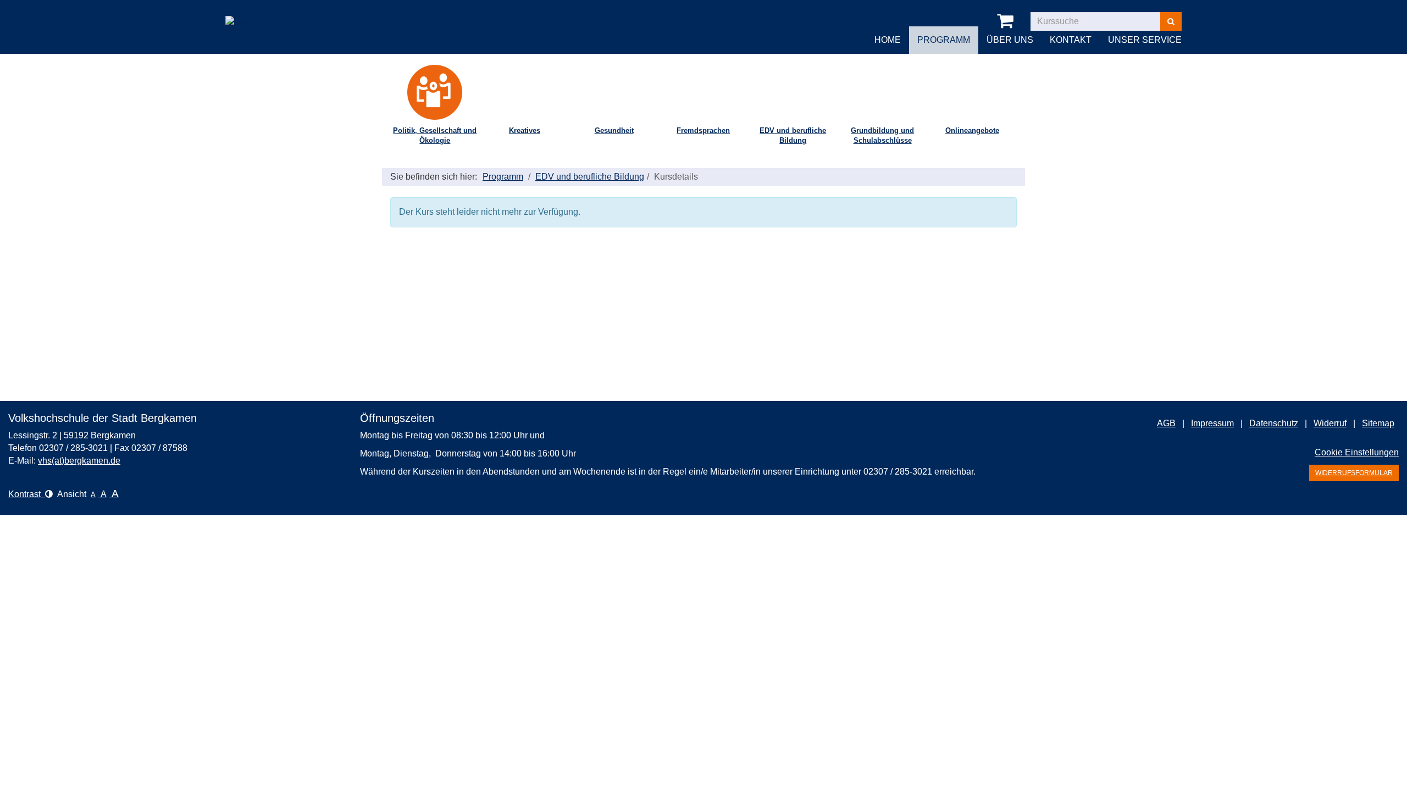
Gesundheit (614, 130)
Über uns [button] (1010, 39)
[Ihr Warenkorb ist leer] (1007, 21)
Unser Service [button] (1145, 39)
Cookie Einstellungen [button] (1357, 452)
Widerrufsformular (1354, 473)
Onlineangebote (972, 130)
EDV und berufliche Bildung (793, 135)
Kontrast (26, 494)
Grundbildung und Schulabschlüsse (882, 135)
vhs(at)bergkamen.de (79, 460)
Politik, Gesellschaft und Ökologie (435, 135)
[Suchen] (1171, 21)
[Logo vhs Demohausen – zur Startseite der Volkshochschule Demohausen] (275, 13)
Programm (503, 176)
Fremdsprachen (703, 130)
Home (887, 39)
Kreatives (524, 130)
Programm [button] (943, 39)
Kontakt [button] (1071, 39)
